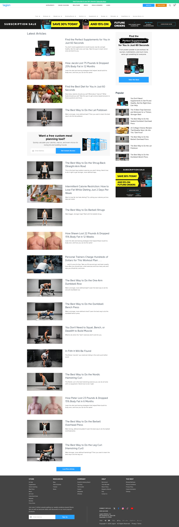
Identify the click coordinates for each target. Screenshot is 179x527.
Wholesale (80, 491)
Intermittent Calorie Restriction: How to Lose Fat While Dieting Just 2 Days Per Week (87, 190)
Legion (10, 5)
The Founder (80, 487)
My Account (105, 482)
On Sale (31, 482)
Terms (139, 523)
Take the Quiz (134, 79)
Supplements (92, 16)
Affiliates (79, 494)
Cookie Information (131, 489)
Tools (36, 16)
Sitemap (128, 491)
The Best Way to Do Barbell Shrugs (85, 210)
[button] (50, 2)
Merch (30, 491)
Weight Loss (57, 16)
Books (54, 489)
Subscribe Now (101, 1)
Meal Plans (31, 489)
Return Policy (105, 487)
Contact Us (104, 494)
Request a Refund (106, 489)
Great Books (124, 16)
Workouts (45, 16)
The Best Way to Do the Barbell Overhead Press (140, 138)
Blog (54, 482)
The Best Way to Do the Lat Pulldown (86, 110)
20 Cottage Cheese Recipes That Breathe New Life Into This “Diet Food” (141, 130)
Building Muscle (69, 16)
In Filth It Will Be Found (78, 351)
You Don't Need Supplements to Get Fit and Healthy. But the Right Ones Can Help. (141, 102)
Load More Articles (68, 469)
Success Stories (137, 16)
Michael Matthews (130, 482)
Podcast (55, 487)
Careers (79, 489)
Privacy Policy (129, 487)
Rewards (31, 498)
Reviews (31, 501)
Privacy (134, 523)
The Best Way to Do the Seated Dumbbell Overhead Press (141, 121)
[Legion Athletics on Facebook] (118, 508)
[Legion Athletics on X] (114, 508)
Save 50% (148, 5)
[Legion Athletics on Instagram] (123, 508)
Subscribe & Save (33, 496)
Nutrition (81, 16)
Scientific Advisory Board (83, 482)
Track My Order (105, 484)
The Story (79, 484)
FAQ (103, 491)
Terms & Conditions (131, 484)
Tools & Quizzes (57, 484)
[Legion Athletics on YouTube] (132, 508)
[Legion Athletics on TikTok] (127, 508)
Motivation (113, 16)
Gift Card (31, 494)
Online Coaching (33, 487)
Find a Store (161, 5)
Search (170, 5)
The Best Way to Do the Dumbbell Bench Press (140, 156)
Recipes (103, 16)
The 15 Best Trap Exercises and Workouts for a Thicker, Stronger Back (141, 112)
